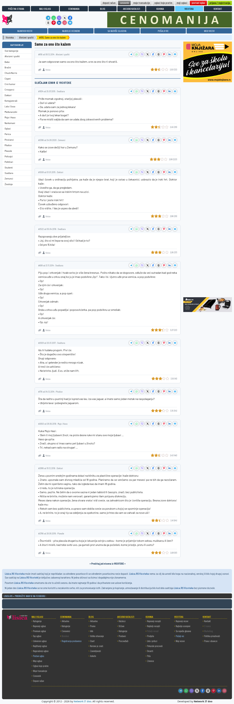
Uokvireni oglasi (40, 641)
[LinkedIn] (59, 23)
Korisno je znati (96, 646)
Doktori (8, 95)
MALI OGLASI (45, 8)
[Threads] (48, 23)
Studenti (9, 167)
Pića (149, 656)
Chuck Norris (11, 72)
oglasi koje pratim (163, 2)
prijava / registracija (220, 2)
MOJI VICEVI (209, 31)
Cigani (8, 78)
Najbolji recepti (153, 626)
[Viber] (59, 18)
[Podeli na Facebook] (153, 54)
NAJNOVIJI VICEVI (24, 31)
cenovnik (124, 2)
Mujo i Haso (10, 117)
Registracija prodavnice (72, 641)
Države (121, 626)
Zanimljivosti (95, 651)
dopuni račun (109, 2)
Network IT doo (82, 701)
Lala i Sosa (10, 106)
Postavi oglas (38, 656)
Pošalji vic (180, 636)
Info (91, 631)
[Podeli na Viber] (142, 54)
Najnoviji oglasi (39, 626)
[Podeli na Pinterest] (164, 54)
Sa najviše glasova (183, 631)
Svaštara (9, 173)
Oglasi (8, 128)
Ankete (93, 656)
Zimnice (150, 661)
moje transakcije (141, 2)
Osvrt (92, 641)
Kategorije (37, 621)
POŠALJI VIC (163, 31)
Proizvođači (123, 641)
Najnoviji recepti (154, 621)
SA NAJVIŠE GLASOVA (117, 31)
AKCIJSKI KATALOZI (131, 8)
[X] (65, 18)
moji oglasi (182, 2)
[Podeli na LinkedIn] (169, 54)
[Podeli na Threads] (158, 54)
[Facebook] (70, 18)
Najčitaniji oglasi (40, 646)
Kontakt (207, 621)
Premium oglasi (39, 631)
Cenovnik (37, 676)
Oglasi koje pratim (40, 666)
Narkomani (10, 123)
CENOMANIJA (73, 8)
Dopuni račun (38, 681)
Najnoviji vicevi (182, 621)
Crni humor (10, 84)
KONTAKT (218, 8)
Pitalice (8, 145)
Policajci (9, 156)
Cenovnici (66, 631)
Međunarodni (11, 111)
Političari (9, 161)
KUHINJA (160, 8)
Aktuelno (65, 621)
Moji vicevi (180, 641)
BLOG (102, 8)
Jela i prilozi (152, 641)
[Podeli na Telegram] (131, 54)
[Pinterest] (54, 23)
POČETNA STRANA (16, 8)
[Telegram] (48, 18)
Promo (92, 626)
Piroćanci (9, 139)
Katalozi (122, 621)
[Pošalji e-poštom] (70, 23)
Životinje (9, 184)
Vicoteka (10, 37)
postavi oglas (198, 2)
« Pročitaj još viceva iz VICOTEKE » (108, 563)
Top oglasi (37, 636)
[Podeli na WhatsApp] (136, 54)
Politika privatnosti (212, 636)
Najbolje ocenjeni (183, 626)
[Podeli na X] (147, 54)
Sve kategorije (11, 50)
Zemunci (9, 178)
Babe (7, 61)
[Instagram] (65, 23)
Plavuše (8, 150)
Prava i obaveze (210, 641)
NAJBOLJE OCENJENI (71, 31)
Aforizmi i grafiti (26, 37)
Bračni (8, 67)
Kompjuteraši (11, 100)
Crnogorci (9, 89)
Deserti (150, 651)
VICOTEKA (189, 8)
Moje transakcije (40, 671)
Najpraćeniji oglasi (40, 651)
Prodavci (122, 636)
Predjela (150, 636)
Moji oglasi (37, 661)
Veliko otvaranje (97, 636)
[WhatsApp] (54, 18)
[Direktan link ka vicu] (39, 69)
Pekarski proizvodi (155, 646)
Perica (8, 134)
